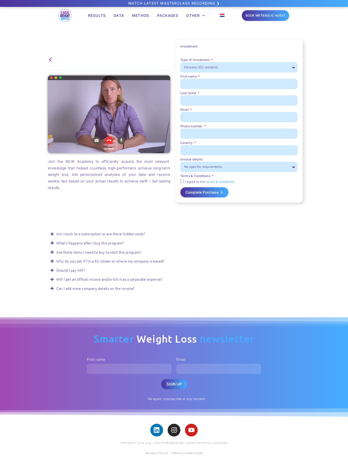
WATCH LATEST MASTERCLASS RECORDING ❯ (174, 3)
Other (193, 15)
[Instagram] (174, 430)
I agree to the (209, 181)
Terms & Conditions (195, 176)
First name (188, 76)
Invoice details (191, 159)
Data (119, 15)
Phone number (192, 126)
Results (97, 15)
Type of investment (195, 60)
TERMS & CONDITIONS (187, 453)
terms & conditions (220, 181)
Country (187, 143)
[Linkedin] (156, 430)
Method (140, 15)
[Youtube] (191, 430)
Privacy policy (157, 453)
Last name (188, 93)
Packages (167, 15)
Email (185, 109)
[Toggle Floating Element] (330, 449)
